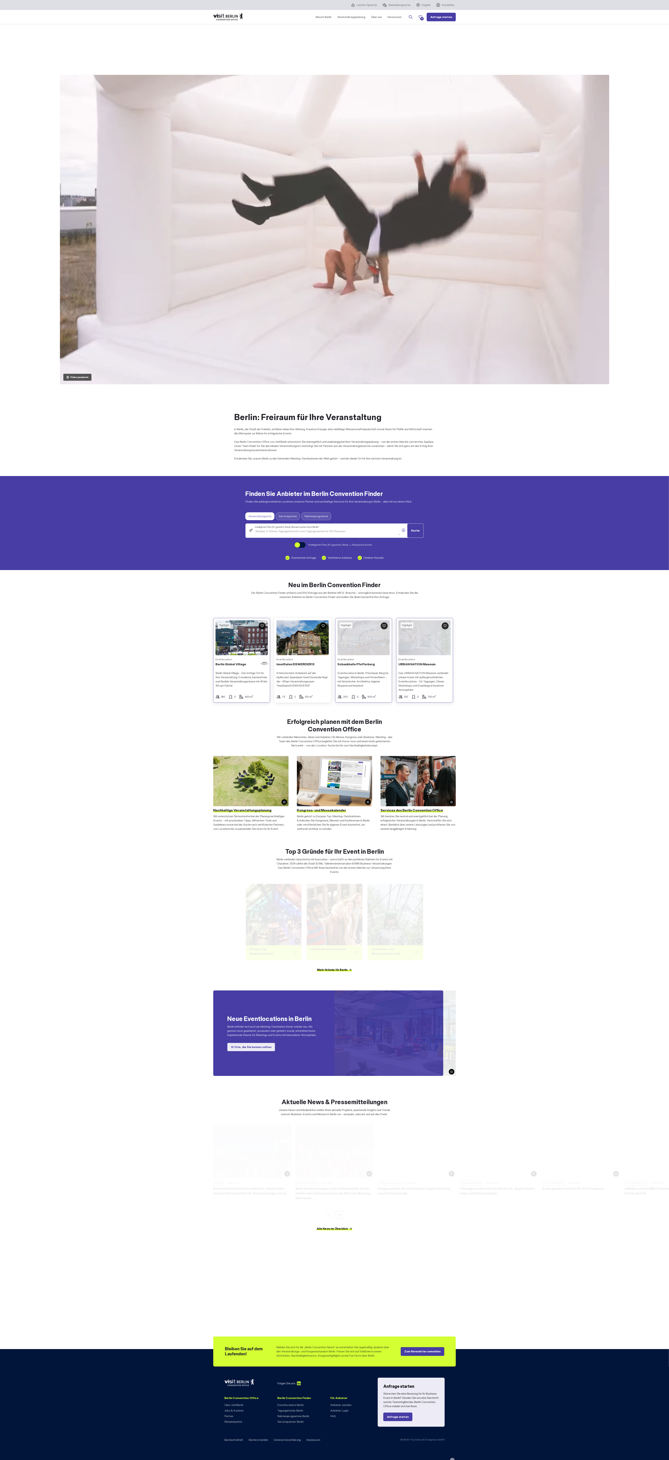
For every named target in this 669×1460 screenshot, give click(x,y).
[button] (343, 638)
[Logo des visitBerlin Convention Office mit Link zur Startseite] (228, 17)
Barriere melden (258, 1440)
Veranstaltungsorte (259, 516)
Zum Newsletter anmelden (422, 1351)
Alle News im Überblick (332, 1228)
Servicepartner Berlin (290, 1421)
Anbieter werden (340, 1405)
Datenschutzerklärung (287, 1440)
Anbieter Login (339, 1410)
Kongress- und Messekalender (321, 810)
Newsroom (394, 17)
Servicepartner (288, 516)
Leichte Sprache (366, 5)
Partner (228, 1416)
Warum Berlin (323, 17)
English (426, 5)
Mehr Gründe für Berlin (332, 969)
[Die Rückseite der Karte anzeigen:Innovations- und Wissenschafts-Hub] (395, 922)
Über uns (376, 17)
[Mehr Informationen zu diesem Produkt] (403, 530)
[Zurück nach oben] (452, 1451)
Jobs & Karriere (234, 1410)
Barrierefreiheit (233, 1440)
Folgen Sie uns (286, 1383)
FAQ (333, 1416)
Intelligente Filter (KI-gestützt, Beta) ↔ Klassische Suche (340, 544)
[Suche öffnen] (410, 17)
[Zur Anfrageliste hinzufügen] (262, 625)
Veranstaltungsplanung (351, 17)
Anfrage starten (441, 17)
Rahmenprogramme (316, 516)
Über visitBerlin (233, 1405)
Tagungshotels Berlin (290, 1410)
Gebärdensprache (399, 5)
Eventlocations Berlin (290, 1405)
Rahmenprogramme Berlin (293, 1416)
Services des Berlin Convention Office (411, 810)
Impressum (313, 1440)
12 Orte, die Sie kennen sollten (251, 1047)
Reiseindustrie (233, 1421)
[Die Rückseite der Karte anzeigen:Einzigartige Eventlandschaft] (274, 922)
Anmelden (448, 5)
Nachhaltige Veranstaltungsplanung (242, 810)
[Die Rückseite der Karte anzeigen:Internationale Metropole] (334, 922)
